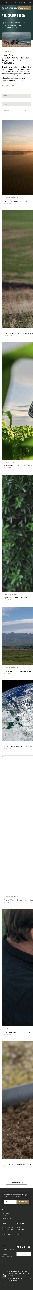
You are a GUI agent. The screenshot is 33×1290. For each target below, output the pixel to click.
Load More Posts (16, 1182)
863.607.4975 (23, 2)
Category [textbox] (6, 96)
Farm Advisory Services (7, 1229)
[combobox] (16, 96)
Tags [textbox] (5, 104)
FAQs (3, 1261)
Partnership (19, 1232)
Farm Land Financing (7, 1227)
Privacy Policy (5, 1285)
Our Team (19, 1227)
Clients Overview (6, 1213)
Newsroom (19, 1234)
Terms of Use (12, 1285)
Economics (4, 1254)
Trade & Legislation (7, 1256)
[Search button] (25, 110)
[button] (6, 1218)
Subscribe (23, 1201)
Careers (18, 1236)
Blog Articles (5, 1251)
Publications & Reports (8, 1249)
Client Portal (5, 1215)
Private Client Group (7, 1232)
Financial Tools (5, 1259)
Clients (14, 2)
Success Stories (20, 1229)
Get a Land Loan (6, 1234)
